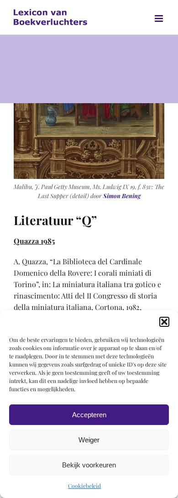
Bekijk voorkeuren (89, 465)
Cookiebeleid (84, 485)
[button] (164, 321)
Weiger (89, 440)
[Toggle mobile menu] (159, 18)
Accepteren (89, 415)
